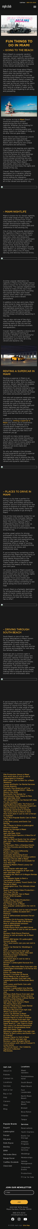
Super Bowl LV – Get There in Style (17, 1023)
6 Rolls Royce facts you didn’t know (18, 927)
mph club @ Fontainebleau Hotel (16, 1027)
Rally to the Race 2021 (12, 1008)
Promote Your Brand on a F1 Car (16, 788)
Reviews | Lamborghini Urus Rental (17, 988)
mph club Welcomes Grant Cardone (18, 996)
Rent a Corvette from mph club (16, 951)
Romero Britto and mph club (15, 1039)
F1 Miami (6, 898)
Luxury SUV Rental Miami (13, 1000)
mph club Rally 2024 (11, 833)
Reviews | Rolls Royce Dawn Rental (17, 1006)
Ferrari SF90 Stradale (12, 896)
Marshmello (8, 1051)
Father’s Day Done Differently (15, 851)
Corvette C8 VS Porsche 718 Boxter (18, 919)
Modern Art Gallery (11, 853)
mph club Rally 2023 (11, 872)
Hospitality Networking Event (15, 855)
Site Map (26, 1225)
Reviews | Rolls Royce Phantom (16, 933)
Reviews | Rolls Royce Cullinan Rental (18, 998)
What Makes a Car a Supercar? (16, 976)
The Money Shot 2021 (12, 1004)
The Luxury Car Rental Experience (17, 1025)
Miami (22, 119)
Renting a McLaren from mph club (17, 1010)
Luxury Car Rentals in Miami (14, 1014)
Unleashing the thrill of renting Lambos (19, 857)
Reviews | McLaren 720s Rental (16, 1015)
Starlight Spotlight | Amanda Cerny (18, 1021)
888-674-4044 (31, 2)
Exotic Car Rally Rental (12, 972)
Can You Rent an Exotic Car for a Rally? (19, 839)
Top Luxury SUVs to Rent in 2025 (17, 812)
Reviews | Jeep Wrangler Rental (16, 1041)
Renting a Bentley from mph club (17, 978)
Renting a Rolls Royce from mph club (18, 994)
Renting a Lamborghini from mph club (19, 1031)
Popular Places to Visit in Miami (16, 1037)
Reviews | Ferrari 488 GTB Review (17, 921)
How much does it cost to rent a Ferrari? (20, 910)
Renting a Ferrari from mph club (16, 1019)
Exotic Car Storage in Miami (14, 829)
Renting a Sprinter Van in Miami (16, 894)
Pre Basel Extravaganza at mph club (18, 870)
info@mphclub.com (19, 1215)
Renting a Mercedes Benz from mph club (20, 966)
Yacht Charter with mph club (15, 869)
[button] (35, 7)
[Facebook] (13, 1219)
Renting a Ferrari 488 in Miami (15, 859)
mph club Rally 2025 (11, 798)
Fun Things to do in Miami (14, 904)
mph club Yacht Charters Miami (16, 1002)
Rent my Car (8, 831)
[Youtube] (25, 1219)
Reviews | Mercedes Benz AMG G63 (18, 953)
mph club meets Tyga (12, 1029)
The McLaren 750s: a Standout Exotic (18, 845)
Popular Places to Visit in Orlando (17, 1017)
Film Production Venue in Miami (16, 774)
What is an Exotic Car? (12, 1012)
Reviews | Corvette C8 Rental (15, 974)
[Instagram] (19, 1219)
